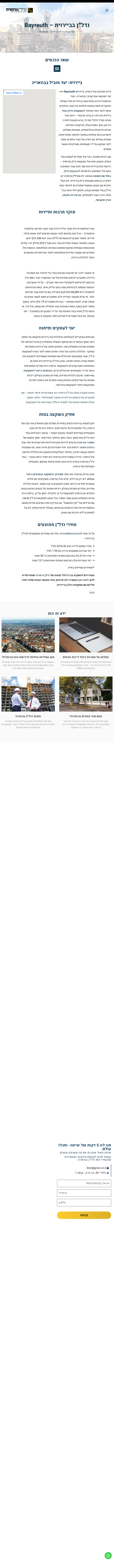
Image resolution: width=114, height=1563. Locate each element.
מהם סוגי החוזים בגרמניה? (86, 716)
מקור (91, 593)
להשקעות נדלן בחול (73, 111)
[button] (57, 68)
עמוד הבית (70, 31)
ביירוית (80, 92)
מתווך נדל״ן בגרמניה (28, 716)
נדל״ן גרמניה (71, 176)
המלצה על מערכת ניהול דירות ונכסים (86, 657)
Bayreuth (69, 92)
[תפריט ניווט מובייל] (106, 10)
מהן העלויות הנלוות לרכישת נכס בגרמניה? (28, 657)
